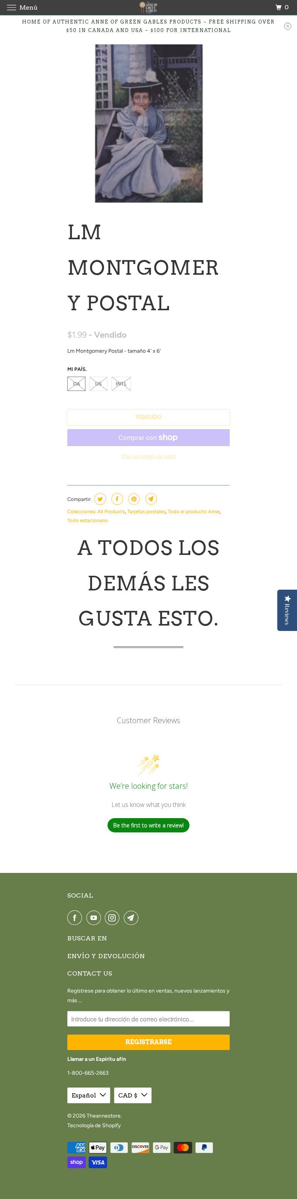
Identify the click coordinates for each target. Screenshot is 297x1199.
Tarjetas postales (146, 511)
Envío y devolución (106, 956)
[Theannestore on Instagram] (114, 917)
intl (121, 384)
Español (84, 1095)
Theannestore (104, 1116)
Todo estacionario (87, 520)
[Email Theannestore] (133, 917)
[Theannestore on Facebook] (76, 917)
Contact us (89, 973)
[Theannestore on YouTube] (95, 917)
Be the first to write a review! (148, 825)
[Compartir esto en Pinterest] (133, 499)
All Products (111, 511)
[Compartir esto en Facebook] (116, 499)
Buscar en (87, 938)
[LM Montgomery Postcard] (148, 123)
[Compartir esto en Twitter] (99, 499)
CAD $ (127, 1095)
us (98, 384)
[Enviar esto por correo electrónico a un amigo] (150, 499)
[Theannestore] (148, 7)
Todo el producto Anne (194, 511)
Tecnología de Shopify (94, 1125)
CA (76, 384)
